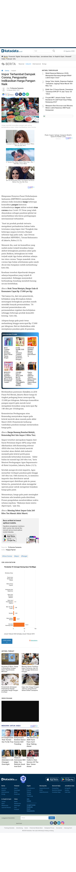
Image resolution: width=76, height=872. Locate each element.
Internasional (37, 64)
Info (14, 59)
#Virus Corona (7, 556)
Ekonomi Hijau (35, 56)
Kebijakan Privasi (49, 828)
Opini (3, 803)
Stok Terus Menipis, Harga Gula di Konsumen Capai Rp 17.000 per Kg (19, 290)
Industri (28, 64)
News (16, 801)
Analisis (67, 790)
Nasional (21, 64)
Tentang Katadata (9, 828)
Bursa (15, 792)
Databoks (30, 807)
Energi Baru (55, 788)
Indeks (29, 801)
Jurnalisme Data (46, 56)
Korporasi (17, 794)
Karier (26, 828)
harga (25, 201)
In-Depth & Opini (58, 56)
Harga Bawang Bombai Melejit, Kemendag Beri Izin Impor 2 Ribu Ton (18, 433)
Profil (41, 790)
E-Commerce (31, 788)
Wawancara (4, 805)
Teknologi (30, 796)
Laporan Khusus (6, 807)
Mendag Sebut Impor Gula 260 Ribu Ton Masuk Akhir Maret (18, 512)
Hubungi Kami (68, 828)
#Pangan (24, 556)
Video (3, 59)
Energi (44, 64)
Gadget (29, 794)
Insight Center (31, 805)
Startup (29, 792)
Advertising (19, 828)
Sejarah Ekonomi (44, 788)
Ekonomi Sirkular (57, 790)
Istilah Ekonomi (43, 792)
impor (17, 207)
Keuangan (17, 790)
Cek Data (67, 792)
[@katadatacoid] (62, 823)
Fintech (29, 790)
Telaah (3, 801)
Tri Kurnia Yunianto (17, 88)
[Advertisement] (58, 172)
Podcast (9, 59)
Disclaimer (59, 828)
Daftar (51, 818)
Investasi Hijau (56, 792)
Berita (6, 56)
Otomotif (68, 56)
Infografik (67, 788)
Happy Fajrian (11, 550)
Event (28, 809)
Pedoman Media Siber (36, 828)
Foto (15, 807)
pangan (14, 204)
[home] (2, 57)
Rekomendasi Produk (9, 334)
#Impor (16, 556)
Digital (18, 56)
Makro (16, 788)
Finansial (12, 56)
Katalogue (17, 805)
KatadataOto (31, 811)
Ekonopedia (25, 56)
